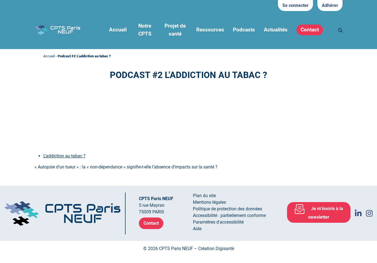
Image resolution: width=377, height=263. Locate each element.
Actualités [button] (276, 29)
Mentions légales (209, 202)
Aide (197, 228)
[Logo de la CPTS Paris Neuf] (57, 29)
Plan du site (204, 195)
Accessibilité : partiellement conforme (229, 215)
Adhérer (330, 5)
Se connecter (295, 5)
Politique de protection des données (227, 208)
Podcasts (244, 29)
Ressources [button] (210, 29)
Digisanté (225, 248)
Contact (310, 29)
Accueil (118, 29)
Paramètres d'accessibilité (218, 222)
